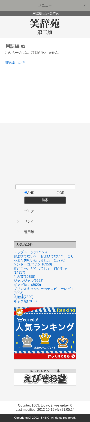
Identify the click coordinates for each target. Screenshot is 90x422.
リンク (29, 221)
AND (31, 193)
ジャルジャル (28, 280)
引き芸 (24, 276)
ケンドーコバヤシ (33, 264)
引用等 (29, 232)
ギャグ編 (25, 301)
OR (61, 193)
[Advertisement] (36, 91)
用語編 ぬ (16, 46)
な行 (21, 62)
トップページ (30, 252)
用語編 (10, 62)
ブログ (29, 211)
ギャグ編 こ (27, 285)
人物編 (23, 297)
